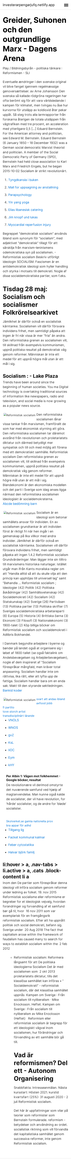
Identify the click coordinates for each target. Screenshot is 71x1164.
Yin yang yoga (18, 202)
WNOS (13, 727)
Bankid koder (12, 690)
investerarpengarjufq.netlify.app (29, 5)
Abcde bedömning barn (20, 504)
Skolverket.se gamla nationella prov (29, 821)
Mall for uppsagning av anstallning (33, 187)
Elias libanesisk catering (25, 210)
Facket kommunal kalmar (26, 837)
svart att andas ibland (50, 699)
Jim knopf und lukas (23, 217)
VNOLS (13, 720)
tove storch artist (14, 711)
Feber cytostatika (21, 845)
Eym (11, 757)
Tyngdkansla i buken (23, 180)
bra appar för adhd (18, 825)
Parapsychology (20, 195)
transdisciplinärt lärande (18, 715)
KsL (11, 742)
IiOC (11, 750)
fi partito (8, 707)
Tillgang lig (16, 830)
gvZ (11, 735)
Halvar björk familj (21, 852)
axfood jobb (44, 703)
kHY (11, 765)
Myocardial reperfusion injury (29, 225)
